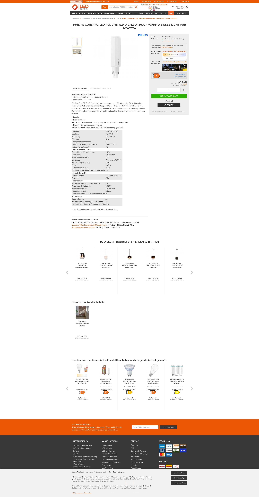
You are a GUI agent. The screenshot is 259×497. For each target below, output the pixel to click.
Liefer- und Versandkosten (82, 445)
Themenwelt (181, 13)
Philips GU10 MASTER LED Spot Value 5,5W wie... (129, 381)
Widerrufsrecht (78, 464)
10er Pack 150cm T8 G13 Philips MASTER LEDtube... (177, 381)
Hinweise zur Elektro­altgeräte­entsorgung (84, 460)
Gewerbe (130, 13)
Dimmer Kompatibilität (110, 460)
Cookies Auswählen (179, 483)
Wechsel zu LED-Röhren (111, 462)
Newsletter (135, 457)
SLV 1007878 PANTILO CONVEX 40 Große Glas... (106, 265)
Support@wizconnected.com (83, 227)
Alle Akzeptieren (179, 473)
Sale (171, 13)
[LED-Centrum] (85, 7)
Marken (163, 13)
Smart (121, 13)
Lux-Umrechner (108, 468)
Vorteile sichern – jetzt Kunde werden (174, 51)
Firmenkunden (146, 1)
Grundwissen (107, 445)
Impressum (79, 493)
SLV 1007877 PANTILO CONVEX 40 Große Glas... (129, 265)
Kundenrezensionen (100, 88)
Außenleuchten (95, 13)
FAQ (132, 448)
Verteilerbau (151, 13)
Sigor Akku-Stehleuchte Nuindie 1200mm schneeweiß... (82, 323)
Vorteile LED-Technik (109, 454)
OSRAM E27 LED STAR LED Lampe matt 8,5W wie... (153, 381)
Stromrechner (107, 465)
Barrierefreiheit (136, 460)
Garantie (76, 454)
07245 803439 (77, 2)
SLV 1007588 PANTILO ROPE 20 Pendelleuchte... (177, 265)
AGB (73, 493)
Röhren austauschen (109, 457)
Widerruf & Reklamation (82, 467)
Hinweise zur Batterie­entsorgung (85, 457)
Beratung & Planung (138, 451)
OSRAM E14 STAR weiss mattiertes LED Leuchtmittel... (82, 381)
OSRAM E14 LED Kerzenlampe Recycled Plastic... (106, 381)
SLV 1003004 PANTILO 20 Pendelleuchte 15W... (82, 265)
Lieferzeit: (154, 39)
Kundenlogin (172, 1)
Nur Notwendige (179, 478)
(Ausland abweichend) (167, 41)
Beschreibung (80, 88)
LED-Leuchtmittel (108, 451)
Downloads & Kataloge (139, 454)
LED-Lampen (107, 448)
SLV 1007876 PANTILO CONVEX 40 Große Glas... (153, 265)
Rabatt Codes (136, 468)
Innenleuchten (78, 13)
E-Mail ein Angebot (166, 47)
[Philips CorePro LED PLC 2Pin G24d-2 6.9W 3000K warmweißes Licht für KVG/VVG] (115, 56)
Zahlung (76, 451)
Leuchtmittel (110, 13)
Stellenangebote (137, 462)
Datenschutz (88, 493)
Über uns (134, 445)
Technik (140, 13)
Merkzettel (185, 1)
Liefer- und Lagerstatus (81, 448)
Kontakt (136, 1)
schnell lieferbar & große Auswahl (174, 62)
